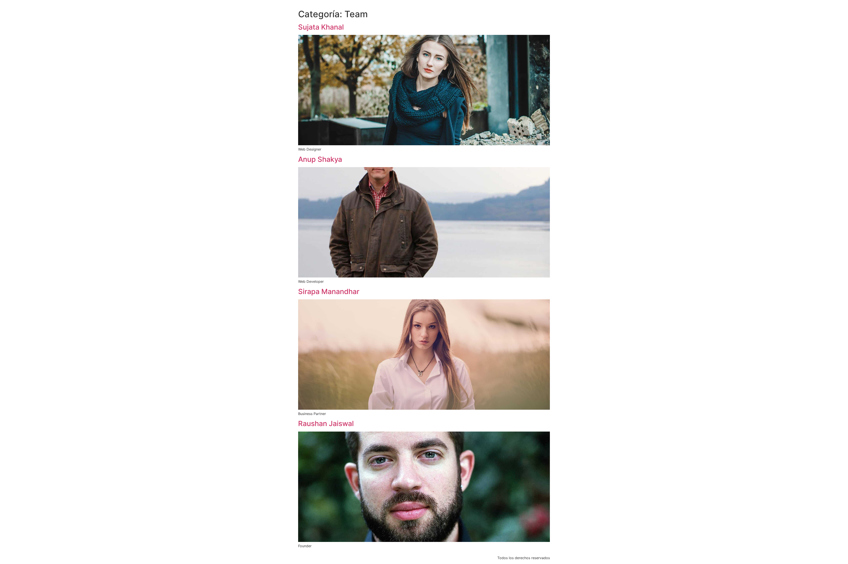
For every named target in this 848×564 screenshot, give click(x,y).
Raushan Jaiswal (326, 423)
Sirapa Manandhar (328, 291)
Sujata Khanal (321, 27)
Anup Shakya (320, 159)
